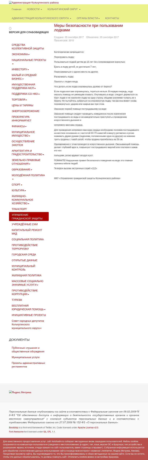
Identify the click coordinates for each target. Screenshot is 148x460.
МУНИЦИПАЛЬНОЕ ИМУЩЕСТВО (23, 133)
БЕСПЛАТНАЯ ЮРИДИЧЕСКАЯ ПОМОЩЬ (28, 307)
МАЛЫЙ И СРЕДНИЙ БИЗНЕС (24, 76)
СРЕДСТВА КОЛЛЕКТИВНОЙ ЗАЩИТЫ (28, 46)
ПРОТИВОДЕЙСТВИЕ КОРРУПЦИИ (25, 292)
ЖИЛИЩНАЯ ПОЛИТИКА (26, 275)
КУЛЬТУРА (18, 190)
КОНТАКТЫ (112, 18)
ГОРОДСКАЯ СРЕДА (24, 254)
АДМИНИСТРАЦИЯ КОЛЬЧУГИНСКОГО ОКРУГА (40, 18)
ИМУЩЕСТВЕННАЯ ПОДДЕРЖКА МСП (23, 86)
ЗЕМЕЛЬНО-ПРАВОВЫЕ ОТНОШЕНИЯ (26, 161)
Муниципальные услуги (26, 357)
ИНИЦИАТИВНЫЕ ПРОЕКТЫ (29, 315)
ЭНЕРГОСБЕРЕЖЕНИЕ (25, 111)
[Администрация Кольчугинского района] (34, 2)
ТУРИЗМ (17, 300)
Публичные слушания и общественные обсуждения (28, 349)
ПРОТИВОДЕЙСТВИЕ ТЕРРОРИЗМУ (25, 246)
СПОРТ (16, 184)
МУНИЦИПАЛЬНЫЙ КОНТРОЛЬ (23, 267)
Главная (16, 9)
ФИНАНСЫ (18, 126)
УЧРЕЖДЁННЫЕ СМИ (25, 224)
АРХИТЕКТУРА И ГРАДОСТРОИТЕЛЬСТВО (27, 152)
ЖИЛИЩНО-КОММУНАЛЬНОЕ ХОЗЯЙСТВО (22, 199)
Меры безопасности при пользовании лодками (88, 27)
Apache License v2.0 (88, 427)
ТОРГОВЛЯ (18, 99)
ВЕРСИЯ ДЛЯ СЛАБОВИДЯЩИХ (29, 32)
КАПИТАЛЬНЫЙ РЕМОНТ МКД (27, 231)
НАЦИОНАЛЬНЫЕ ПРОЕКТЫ (29, 60)
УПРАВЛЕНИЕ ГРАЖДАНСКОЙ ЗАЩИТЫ (27, 216)
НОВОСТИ (33, 9)
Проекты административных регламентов (28, 364)
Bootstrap (13, 427)
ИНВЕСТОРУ (19, 69)
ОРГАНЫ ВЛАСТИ (87, 18)
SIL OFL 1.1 (49, 431)
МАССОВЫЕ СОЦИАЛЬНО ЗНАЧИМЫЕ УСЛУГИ (27, 282)
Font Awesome (16, 431)
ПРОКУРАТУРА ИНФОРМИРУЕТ (21, 118)
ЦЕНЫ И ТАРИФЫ (22, 105)
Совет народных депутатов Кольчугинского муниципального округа (28, 324)
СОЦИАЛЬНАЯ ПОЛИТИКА (28, 239)
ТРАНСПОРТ (19, 209)
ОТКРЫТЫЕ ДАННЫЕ (24, 260)
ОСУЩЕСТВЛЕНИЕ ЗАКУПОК (23, 143)
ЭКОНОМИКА (20, 54)
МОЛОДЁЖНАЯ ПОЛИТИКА (28, 175)
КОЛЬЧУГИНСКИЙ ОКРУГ (63, 9)
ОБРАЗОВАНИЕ (21, 169)
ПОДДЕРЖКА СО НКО (25, 93)
